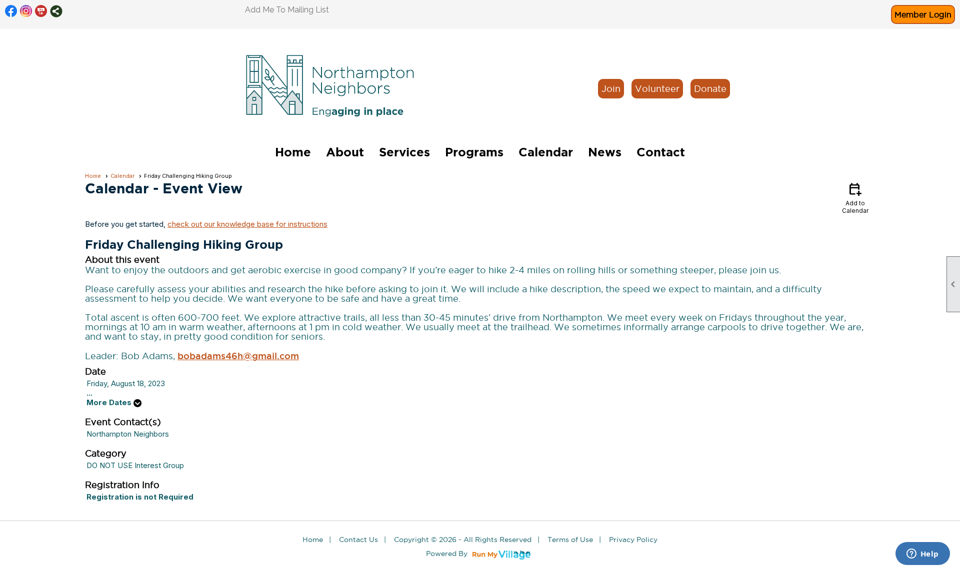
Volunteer (657, 88)
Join (611, 88)
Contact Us (358, 540)
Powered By (448, 554)
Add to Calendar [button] (855, 197)
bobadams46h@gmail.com (238, 356)
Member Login (923, 14)
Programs (474, 152)
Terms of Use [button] (570, 540)
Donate (710, 88)
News (605, 152)
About (345, 152)
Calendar (545, 152)
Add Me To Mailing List (287, 9)
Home (293, 152)
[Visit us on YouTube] (41, 11)
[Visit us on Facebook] (11, 11)
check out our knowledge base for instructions (248, 224)
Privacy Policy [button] (633, 540)
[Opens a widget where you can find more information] (922, 554)
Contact (660, 152)
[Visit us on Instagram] (26, 11)
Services (404, 152)
